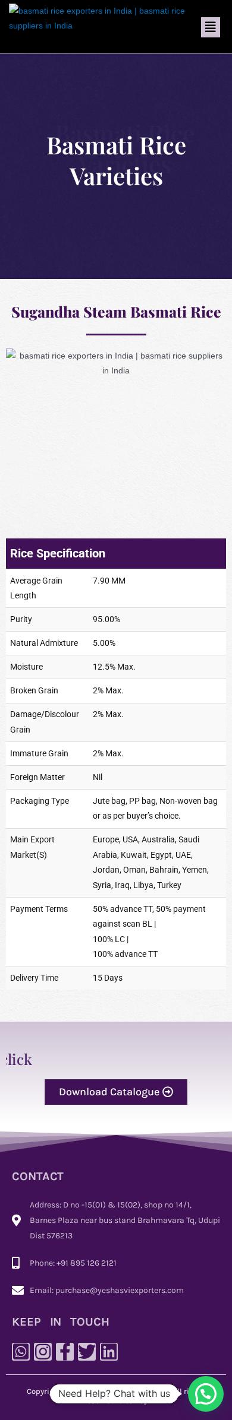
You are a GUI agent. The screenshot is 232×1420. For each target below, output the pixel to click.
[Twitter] (87, 1352)
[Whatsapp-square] (21, 1352)
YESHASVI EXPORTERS (129, 1391)
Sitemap (133, 1400)
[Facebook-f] (65, 1352)
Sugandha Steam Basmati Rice (116, 311)
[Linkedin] (109, 1352)
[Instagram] (43, 1352)
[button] (210, 27)
